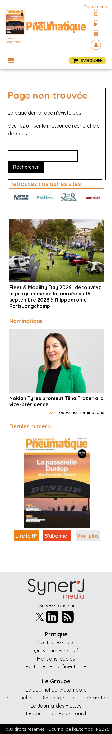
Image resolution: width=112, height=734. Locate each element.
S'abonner (57, 536)
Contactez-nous (56, 642)
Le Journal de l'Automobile (56, 690)
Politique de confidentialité (56, 666)
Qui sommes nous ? (56, 650)
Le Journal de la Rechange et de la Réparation (56, 697)
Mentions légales (56, 659)
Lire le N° (26, 536)
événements (95, 6)
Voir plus (87, 536)
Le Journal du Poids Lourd (56, 713)
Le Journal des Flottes (56, 706)
